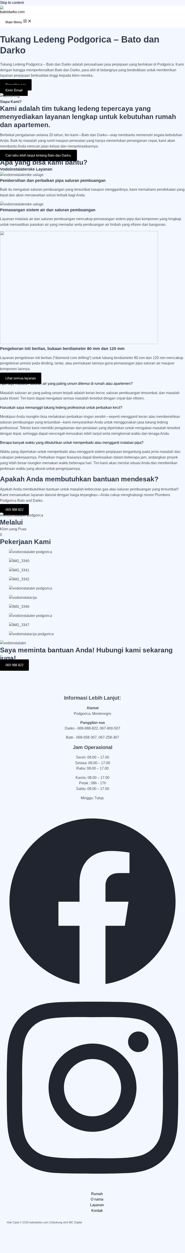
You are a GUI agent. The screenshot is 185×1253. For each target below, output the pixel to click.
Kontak (97, 1211)
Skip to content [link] (12, 3)
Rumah (97, 1194)
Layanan (97, 1205)
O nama (97, 1199)
